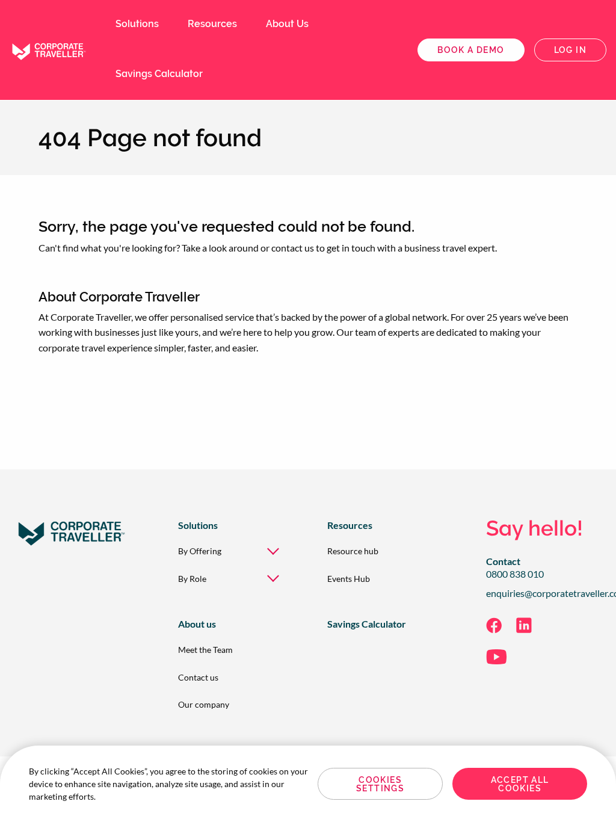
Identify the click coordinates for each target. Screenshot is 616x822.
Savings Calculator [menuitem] (159, 73)
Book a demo (470, 50)
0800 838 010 (515, 574)
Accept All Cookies (520, 784)
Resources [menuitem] (212, 23)
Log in (570, 50)
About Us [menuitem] (287, 23)
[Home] (48, 48)
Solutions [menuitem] (137, 23)
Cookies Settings (380, 784)
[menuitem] (233, 550)
